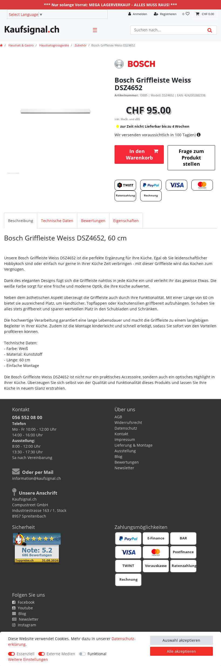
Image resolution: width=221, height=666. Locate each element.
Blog (118, 456)
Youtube (25, 607)
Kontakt (121, 433)
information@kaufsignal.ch (36, 478)
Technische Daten (57, 220)
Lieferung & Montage (134, 445)
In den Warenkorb (139, 154)
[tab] (20, 221)
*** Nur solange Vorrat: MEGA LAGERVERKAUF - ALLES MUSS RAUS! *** (110, 4)
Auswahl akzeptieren (181, 640)
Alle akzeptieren (181, 651)
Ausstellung (125, 450)
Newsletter (124, 467)
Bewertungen (93, 220)
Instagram (26, 624)
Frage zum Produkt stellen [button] (191, 157)
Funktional (97, 653)
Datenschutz (126, 428)
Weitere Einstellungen (28, 659)
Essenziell (25, 653)
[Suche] (210, 30)
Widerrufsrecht (128, 422)
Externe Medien (61, 653)
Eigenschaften (126, 220)
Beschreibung (20, 220)
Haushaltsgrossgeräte (54, 45)
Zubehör (80, 45)
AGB (118, 416)
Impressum (125, 439)
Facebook (25, 602)
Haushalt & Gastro (21, 45)
